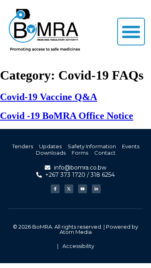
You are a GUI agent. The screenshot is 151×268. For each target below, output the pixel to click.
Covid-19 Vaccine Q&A (48, 97)
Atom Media (76, 232)
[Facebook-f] (55, 188)
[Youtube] (82, 188)
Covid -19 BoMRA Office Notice (66, 115)
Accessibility (78, 246)
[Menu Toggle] (131, 31)
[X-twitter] (68, 188)
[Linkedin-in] (96, 188)
